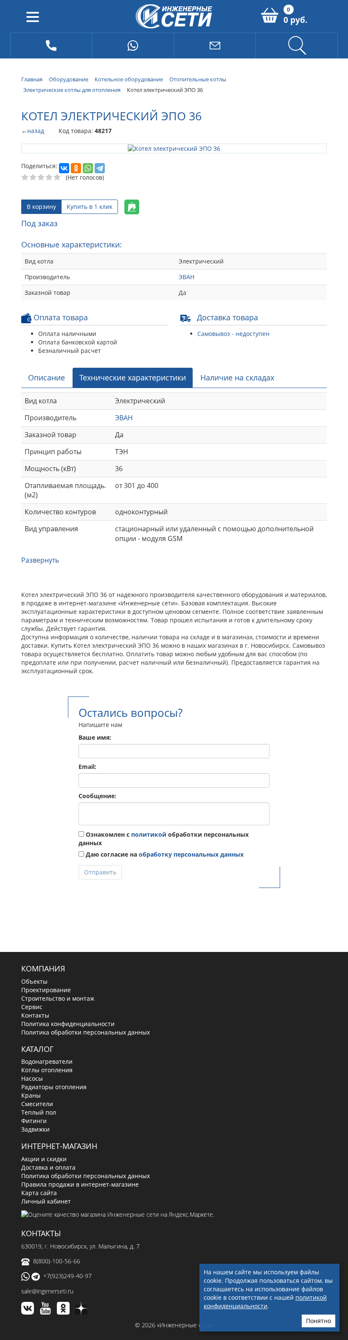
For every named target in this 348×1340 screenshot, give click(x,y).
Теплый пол (38, 1112)
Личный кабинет (46, 1201)
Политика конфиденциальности (68, 1023)
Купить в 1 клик (89, 206)
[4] (49, 177)
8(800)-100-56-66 (56, 1261)
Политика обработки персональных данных (85, 1031)
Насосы (32, 1078)
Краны (31, 1095)
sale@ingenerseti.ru (47, 1291)
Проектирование (46, 989)
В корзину (41, 206)
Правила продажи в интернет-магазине (80, 1184)
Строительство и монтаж (57, 997)
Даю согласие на (164, 853)
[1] (25, 177)
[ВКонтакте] (64, 168)
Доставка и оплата (48, 1167)
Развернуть (40, 559)
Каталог (37, 1048)
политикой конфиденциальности (265, 1301)
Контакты (35, 1014)
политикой (148, 834)
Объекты (34, 981)
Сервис (31, 1006)
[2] (33, 177)
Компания (43, 968)
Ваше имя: (95, 736)
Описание (46, 377)
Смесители (37, 1103)
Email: (87, 766)
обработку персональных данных (191, 853)
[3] (41, 177)
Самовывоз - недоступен (233, 333)
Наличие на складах (237, 377)
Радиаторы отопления (54, 1086)
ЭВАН (186, 276)
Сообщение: (97, 795)
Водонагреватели (47, 1061)
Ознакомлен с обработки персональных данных (164, 838)
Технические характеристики (132, 377)
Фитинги (34, 1120)
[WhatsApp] (88, 168)
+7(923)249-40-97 (67, 1275)
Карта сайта (39, 1192)
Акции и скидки (44, 1158)
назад (35, 131)
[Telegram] (100, 168)
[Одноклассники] (76, 168)
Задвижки (35, 1129)
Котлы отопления (47, 1069)
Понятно (318, 1321)
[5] (57, 177)
